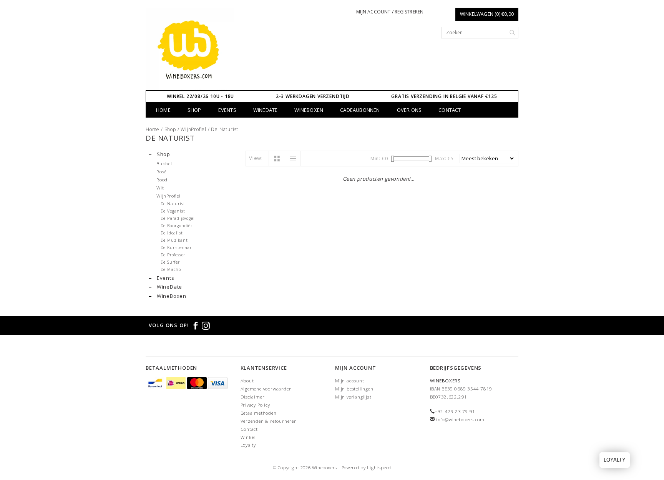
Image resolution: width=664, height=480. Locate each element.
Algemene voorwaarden (266, 389)
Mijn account (349, 381)
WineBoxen (308, 109)
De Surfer (170, 262)
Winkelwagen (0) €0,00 (487, 14)
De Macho (171, 269)
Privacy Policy (255, 405)
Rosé (161, 171)
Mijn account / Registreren (389, 11)
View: (256, 157)
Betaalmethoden (259, 413)
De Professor (173, 254)
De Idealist (172, 233)
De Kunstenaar (176, 247)
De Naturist (224, 129)
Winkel (248, 437)
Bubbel (164, 163)
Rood (162, 179)
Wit (160, 187)
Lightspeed (379, 467)
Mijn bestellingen (354, 389)
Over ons (409, 109)
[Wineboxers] (190, 49)
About (247, 381)
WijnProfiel (193, 129)
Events (227, 109)
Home (163, 109)
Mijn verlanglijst (353, 397)
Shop (194, 109)
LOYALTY (615, 460)
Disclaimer (253, 397)
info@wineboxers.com (460, 419)
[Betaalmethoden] (156, 384)
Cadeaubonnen (360, 109)
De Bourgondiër (177, 225)
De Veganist (173, 211)
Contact (449, 109)
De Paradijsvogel (178, 218)
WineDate (265, 109)
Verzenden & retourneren (269, 421)
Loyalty (248, 445)
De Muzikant (174, 240)
